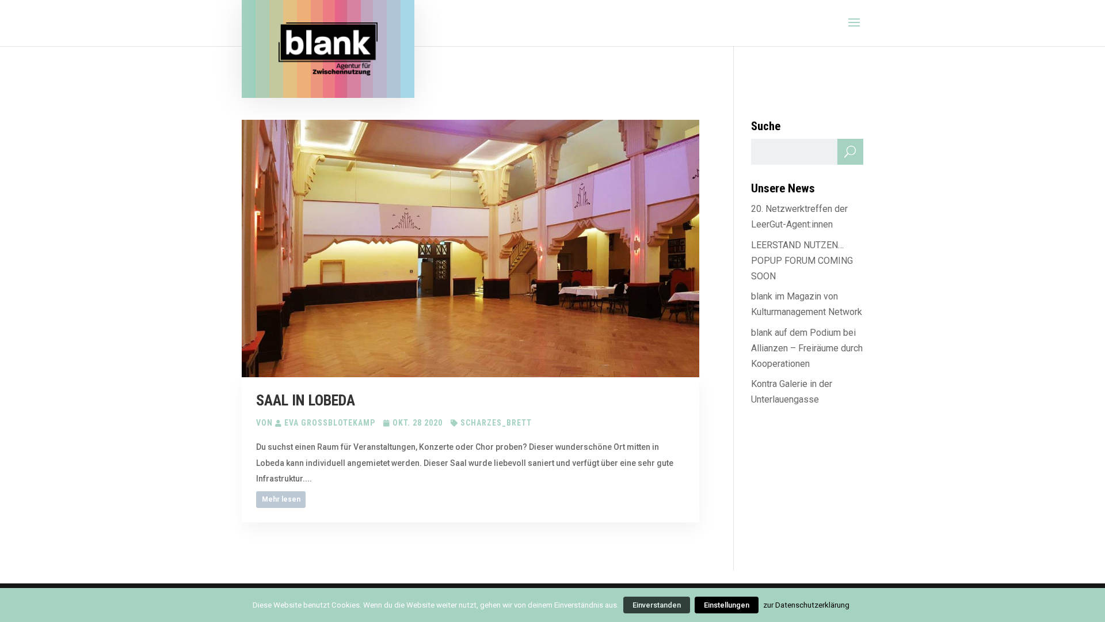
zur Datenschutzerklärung (806, 605)
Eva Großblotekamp (329, 422)
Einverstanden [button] (656, 605)
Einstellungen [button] (726, 605)
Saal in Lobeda (305, 400)
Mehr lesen (281, 499)
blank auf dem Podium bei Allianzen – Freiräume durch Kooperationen (807, 348)
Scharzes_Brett (496, 422)
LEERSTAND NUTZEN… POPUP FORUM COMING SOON (802, 261)
